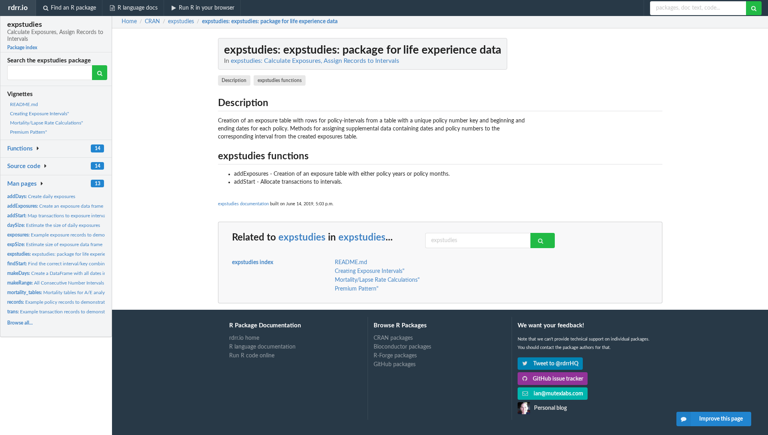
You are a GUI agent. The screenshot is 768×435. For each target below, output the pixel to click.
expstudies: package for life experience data (65, 254)
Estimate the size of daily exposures (53, 225)
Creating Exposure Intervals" (39, 113)
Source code (23, 166)
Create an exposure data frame (55, 206)
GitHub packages (395, 364)
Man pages (22, 184)
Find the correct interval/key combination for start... (72, 263)
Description (234, 80)
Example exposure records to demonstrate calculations (76, 235)
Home (129, 21)
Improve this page (721, 419)
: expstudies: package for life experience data (270, 21)
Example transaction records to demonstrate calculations (73, 311)
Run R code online (251, 356)
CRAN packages (393, 338)
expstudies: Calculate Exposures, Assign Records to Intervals (315, 61)
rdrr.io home (244, 338)
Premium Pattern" (28, 132)
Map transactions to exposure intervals (58, 215)
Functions (20, 149)
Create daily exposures (41, 196)
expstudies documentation (243, 204)
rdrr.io (18, 7)
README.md (24, 104)
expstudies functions (280, 80)
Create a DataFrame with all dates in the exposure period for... (83, 273)
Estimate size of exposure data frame (54, 244)
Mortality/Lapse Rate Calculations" (46, 122)
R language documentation (262, 347)
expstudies (302, 238)
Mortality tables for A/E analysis (58, 292)
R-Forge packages (395, 356)
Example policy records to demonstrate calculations (70, 302)
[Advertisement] (602, 158)
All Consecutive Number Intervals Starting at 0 (69, 283)
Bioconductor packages (402, 347)
